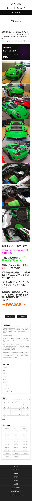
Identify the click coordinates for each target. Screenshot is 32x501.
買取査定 (16, 480)
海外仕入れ (20, 41)
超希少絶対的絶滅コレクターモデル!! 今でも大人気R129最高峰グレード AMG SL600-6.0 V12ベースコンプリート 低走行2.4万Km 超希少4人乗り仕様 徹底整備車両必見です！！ (16, 330)
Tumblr (14, 8)
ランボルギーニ (8, 391)
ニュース (5, 370)
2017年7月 (25, 453)
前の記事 (10, 316)
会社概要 (16, 484)
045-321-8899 (24, 8)
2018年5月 (16, 444)
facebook (11, 8)
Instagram (17, 8)
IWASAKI (16, 4)
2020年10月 (16, 428)
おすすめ (11, 41)
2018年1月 (25, 447)
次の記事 (21, 316)
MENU (16, 12)
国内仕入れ (5, 376)
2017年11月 (16, 450)
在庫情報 (16, 473)
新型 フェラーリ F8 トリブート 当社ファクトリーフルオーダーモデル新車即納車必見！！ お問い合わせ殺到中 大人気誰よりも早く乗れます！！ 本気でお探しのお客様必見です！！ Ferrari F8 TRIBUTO (16, 347)
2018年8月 (16, 441)
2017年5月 (16, 456)
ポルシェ (15, 41)
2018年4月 (25, 444)
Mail (21, 8)
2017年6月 (7, 456)
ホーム (16, 466)
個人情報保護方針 (16, 491)
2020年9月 (25, 428)
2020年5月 (7, 435)
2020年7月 (16, 432)
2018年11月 (25, 438)
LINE (7, 8)
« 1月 (3, 419)
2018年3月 (7, 447)
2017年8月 (16, 453)
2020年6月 (25, 432)
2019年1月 (16, 438)
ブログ (4, 373)
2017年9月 (7, 453)
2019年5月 (7, 438)
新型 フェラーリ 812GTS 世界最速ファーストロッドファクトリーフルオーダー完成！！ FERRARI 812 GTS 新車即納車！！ (16, 340)
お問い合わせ (16, 487)
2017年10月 (25, 450)
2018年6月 (7, 444)
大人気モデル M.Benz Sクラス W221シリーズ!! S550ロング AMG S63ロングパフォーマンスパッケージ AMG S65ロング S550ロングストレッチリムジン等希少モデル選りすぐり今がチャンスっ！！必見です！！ (16, 355)
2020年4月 (16, 435)
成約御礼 (5, 379)
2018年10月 (7, 441)
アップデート (16, 470)
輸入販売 (16, 477)
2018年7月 (25, 441)
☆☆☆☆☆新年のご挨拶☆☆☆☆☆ (11, 335)
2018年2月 (16, 447)
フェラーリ (7, 385)
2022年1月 (7, 428)
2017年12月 (7, 450)
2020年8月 (7, 432)
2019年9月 (25, 435)
